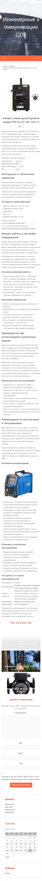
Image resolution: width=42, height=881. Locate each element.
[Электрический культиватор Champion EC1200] (21, 661)
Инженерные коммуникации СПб (21, 27)
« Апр (7, 857)
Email (21, 753)
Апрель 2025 (9, 804)
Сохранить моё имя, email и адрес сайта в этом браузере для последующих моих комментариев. (21, 778)
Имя (21, 743)
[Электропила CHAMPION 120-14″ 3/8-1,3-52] (21, 639)
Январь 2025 (9, 812)
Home (5, 66)
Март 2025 (9, 807)
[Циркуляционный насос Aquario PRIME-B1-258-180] (21, 683)
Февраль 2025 (10, 810)
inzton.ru (22, 158)
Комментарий (21, 713)
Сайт (21, 763)
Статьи (11, 66)
